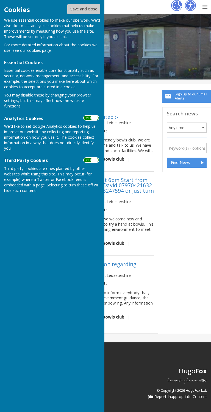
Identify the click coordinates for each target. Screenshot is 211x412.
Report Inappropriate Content (180, 397)
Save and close (83, 9)
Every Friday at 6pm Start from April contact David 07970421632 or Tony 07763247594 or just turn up (112, 188)
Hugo (193, 370)
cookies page (39, 50)
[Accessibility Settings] (190, 5)
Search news (182, 113)
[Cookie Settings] (176, 5)
